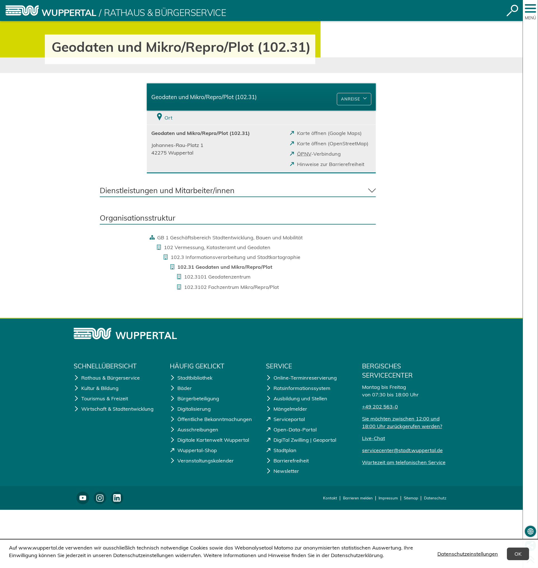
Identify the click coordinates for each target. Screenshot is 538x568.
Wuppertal (68, 12)
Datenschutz (435, 497)
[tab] (185, 118)
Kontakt (330, 497)
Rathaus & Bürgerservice (165, 12)
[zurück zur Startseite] (22, 10)
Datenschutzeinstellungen (467, 554)
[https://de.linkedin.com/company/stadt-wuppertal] (117, 498)
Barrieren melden (358, 497)
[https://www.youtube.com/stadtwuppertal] (83, 498)
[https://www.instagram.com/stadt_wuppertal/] (100, 498)
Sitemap (411, 497)
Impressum (388, 497)
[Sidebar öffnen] (530, 8)
